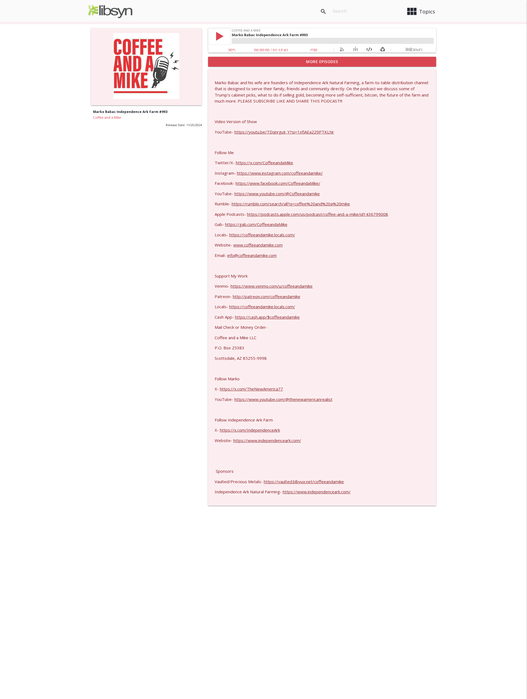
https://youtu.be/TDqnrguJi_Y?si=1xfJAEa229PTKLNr (284, 132)
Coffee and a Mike (107, 117)
